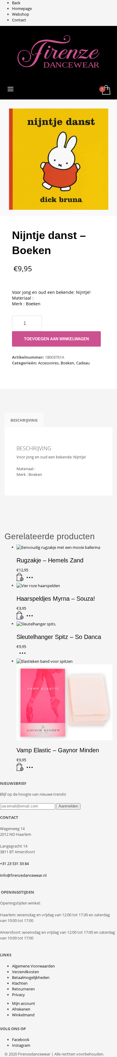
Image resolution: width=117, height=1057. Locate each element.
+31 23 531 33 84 (14, 863)
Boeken (67, 363)
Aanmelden (68, 806)
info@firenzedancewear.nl (23, 875)
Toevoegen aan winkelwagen (56, 339)
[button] (20, 579)
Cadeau (83, 363)
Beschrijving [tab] (24, 420)
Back (16, 2)
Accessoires (48, 363)
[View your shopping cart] (105, 90)
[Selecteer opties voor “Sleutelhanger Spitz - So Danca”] (24, 655)
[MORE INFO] (31, 579)
